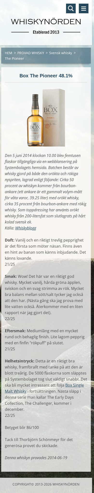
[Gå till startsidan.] (46, 19)
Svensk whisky (60, 53)
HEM (8, 53)
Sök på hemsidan (71, 8)
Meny (83, 8)
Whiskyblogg (25, 228)
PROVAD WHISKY (30, 53)
